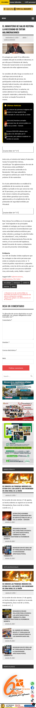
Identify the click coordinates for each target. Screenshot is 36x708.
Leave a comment (9, 39)
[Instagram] (32, 696)
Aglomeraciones (17, 276)
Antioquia (17, 283)
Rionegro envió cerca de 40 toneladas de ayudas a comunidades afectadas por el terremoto (18, 552)
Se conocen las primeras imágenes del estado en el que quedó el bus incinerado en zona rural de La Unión (17, 488)
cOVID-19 (26, 283)
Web (4, 358)
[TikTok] (32, 700)
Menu (4, 18)
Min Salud (16, 279)
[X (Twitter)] (32, 692)
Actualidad (7, 283)
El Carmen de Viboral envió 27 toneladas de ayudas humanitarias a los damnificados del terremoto (17, 634)
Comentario (7, 320)
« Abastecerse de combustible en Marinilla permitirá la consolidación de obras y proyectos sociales (17, 294)
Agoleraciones (7, 279)
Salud (13, 286)
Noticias (6, 286)
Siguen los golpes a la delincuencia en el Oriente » (17, 298)
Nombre (6, 342)
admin (24, 37)
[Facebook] (32, 687)
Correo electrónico (9, 350)
